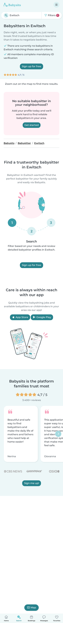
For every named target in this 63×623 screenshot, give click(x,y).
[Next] (58, 434)
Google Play (43, 317)
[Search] (6, 15)
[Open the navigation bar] (56, 5)
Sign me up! (31, 483)
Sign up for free (31, 66)
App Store (21, 317)
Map (33, 607)
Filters (52, 15)
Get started (31, 125)
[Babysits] (12, 4)
